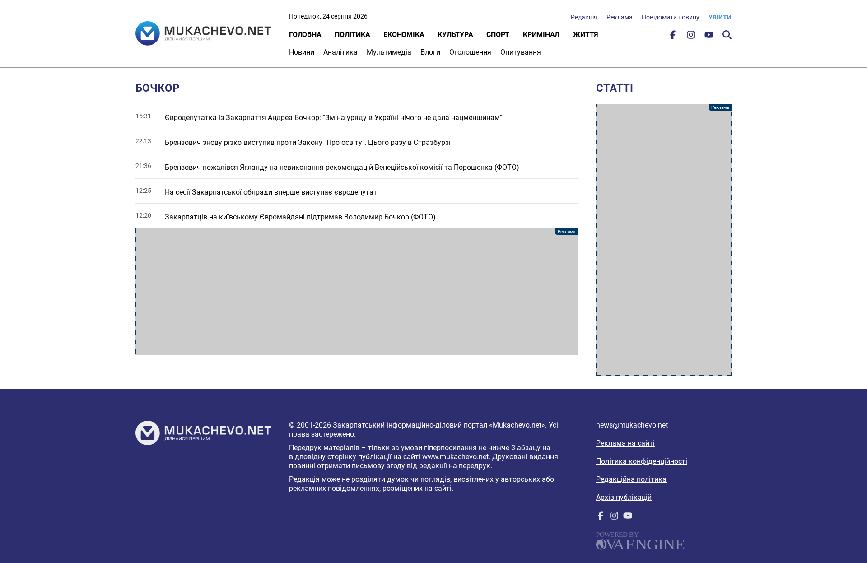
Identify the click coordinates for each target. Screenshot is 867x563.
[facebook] (672, 37)
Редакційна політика (631, 479)
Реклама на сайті (625, 443)
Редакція (584, 17)
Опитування (520, 52)
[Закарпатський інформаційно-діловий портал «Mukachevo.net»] (203, 34)
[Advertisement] (357, 291)
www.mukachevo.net (455, 456)
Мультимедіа (389, 52)
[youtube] (708, 37)
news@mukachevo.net (632, 425)
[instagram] (690, 37)
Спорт (497, 34)
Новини (301, 52)
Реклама (619, 17)
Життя (585, 34)
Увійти (720, 17)
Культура (455, 34)
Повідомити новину (670, 17)
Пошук (727, 34)
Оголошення (470, 52)
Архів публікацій (624, 497)
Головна (305, 34)
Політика (352, 34)
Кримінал (541, 34)
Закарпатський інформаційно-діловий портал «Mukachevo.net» (439, 425)
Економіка (403, 34)
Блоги (430, 52)
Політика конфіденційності (641, 461)
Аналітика (340, 52)
